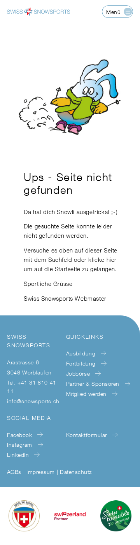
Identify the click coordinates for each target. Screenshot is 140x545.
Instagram (19, 444)
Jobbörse (78, 373)
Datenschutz (75, 471)
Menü (113, 12)
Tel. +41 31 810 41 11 (31, 386)
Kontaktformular (86, 435)
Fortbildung (81, 363)
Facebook (19, 435)
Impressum (40, 471)
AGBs (14, 471)
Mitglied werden (86, 393)
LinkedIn (18, 454)
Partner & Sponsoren (92, 383)
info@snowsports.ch (33, 401)
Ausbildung (80, 353)
